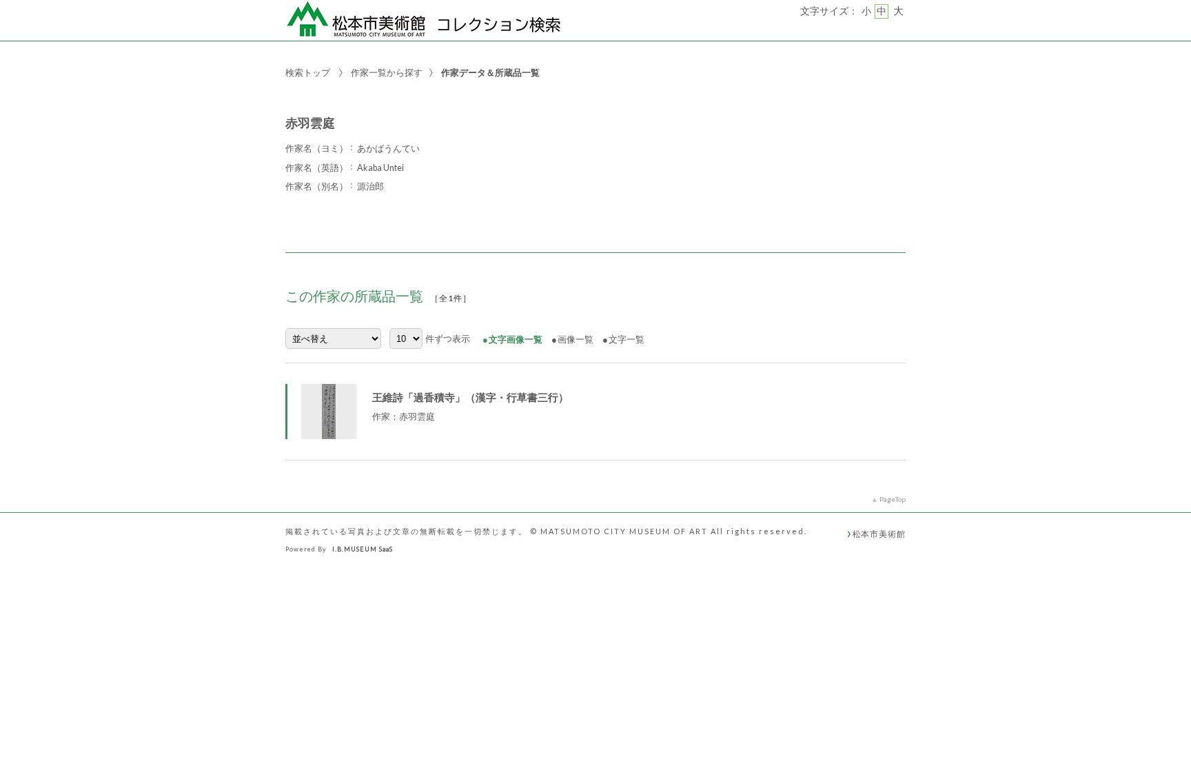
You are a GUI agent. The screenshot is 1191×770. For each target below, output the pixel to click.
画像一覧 (575, 339)
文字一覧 (626, 339)
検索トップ (307, 72)
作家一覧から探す (387, 72)
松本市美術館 (879, 533)
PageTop (892, 499)
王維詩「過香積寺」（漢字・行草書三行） (470, 397)
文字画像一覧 (515, 339)
